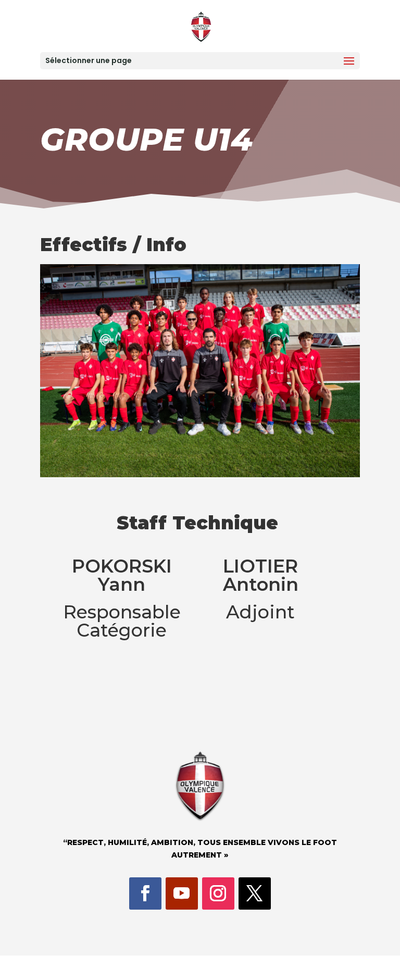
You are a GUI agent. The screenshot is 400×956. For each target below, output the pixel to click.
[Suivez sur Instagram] (218, 893)
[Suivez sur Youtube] (182, 893)
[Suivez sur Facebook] (145, 893)
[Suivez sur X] (255, 893)
